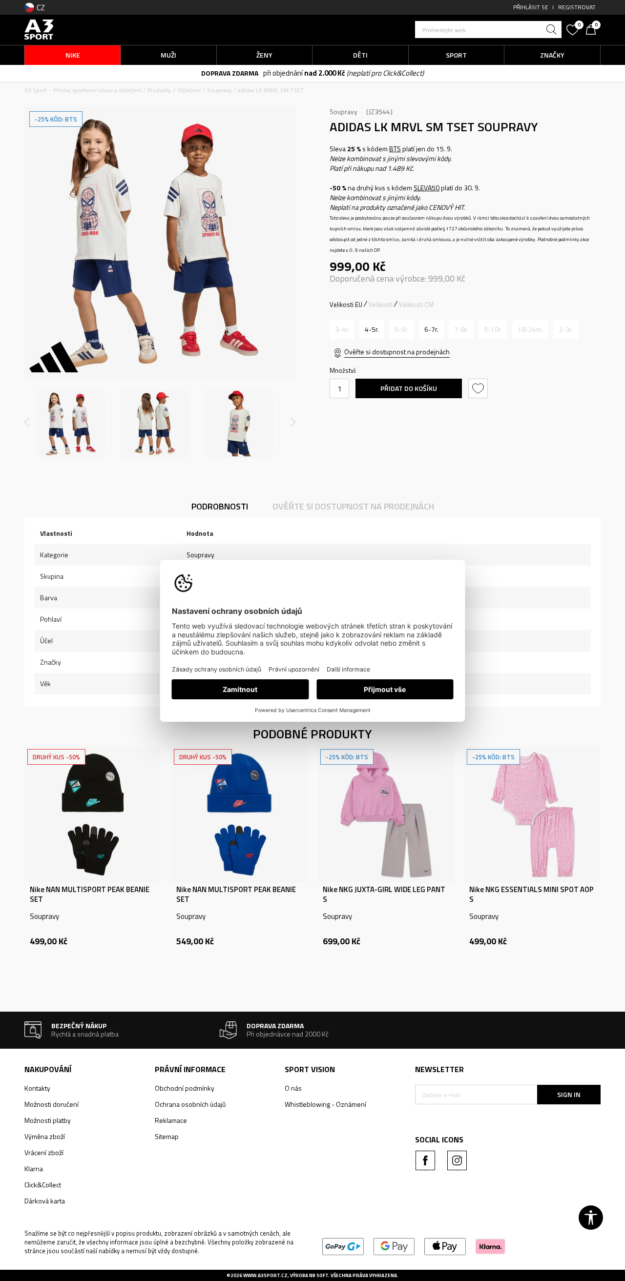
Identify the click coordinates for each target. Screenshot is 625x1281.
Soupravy (219, 90)
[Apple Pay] (445, 1245)
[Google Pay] (394, 1245)
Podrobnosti (219, 506)
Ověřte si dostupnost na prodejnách (397, 351)
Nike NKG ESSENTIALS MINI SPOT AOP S (531, 894)
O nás (293, 1088)
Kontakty (37, 1088)
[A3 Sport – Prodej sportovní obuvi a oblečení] (39, 28)
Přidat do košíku (408, 388)
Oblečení (189, 90)
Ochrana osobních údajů (190, 1104)
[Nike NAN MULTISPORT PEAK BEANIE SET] (93, 814)
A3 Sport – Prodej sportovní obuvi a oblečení (82, 90)
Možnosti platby (47, 1120)
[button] (488, 29)
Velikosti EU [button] (346, 304)
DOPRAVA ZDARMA (229, 73)
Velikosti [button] (381, 304)
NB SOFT (318, 1275)
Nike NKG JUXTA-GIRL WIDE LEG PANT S (384, 894)
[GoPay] (343, 1245)
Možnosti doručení (51, 1104)
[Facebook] (425, 1160)
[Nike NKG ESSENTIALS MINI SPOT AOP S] (532, 814)
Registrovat (577, 7)
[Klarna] (490, 1245)
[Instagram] (457, 1160)
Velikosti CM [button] (416, 304)
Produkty (159, 90)
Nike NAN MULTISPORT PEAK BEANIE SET (89, 894)
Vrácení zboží (43, 1152)
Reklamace (171, 1120)
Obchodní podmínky (184, 1088)
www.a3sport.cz (265, 1275)
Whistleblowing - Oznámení (325, 1104)
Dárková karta (44, 1201)
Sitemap (167, 1136)
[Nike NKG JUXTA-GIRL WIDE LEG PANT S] (386, 814)
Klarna (33, 1168)
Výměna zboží (44, 1136)
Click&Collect (42, 1184)
